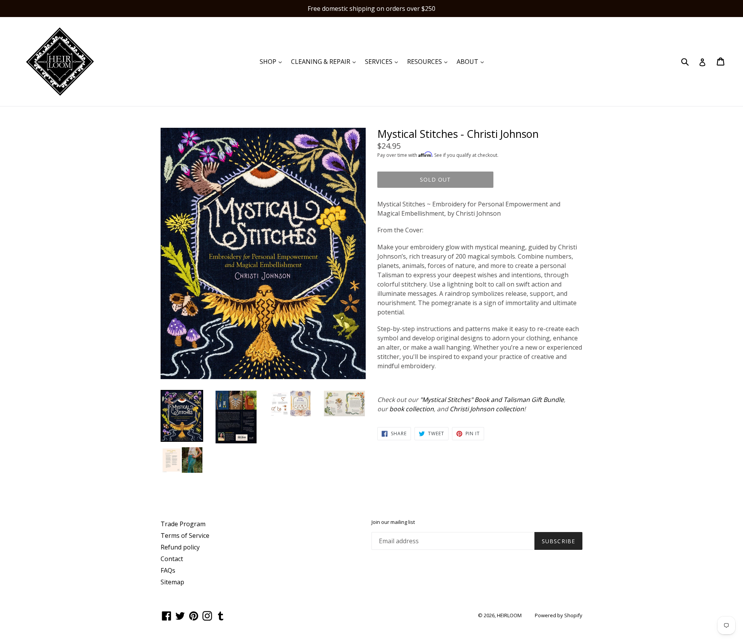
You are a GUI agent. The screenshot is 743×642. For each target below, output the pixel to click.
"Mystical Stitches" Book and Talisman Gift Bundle (492, 399)
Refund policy (180, 547)
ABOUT (472, 61)
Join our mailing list (393, 522)
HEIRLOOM (509, 615)
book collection (411, 409)
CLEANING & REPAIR (325, 61)
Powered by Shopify (558, 615)
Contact (172, 558)
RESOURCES (429, 61)
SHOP (273, 61)
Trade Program (183, 524)
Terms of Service (185, 535)
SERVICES (383, 61)
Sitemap (172, 582)
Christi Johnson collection (487, 409)
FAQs (168, 570)
